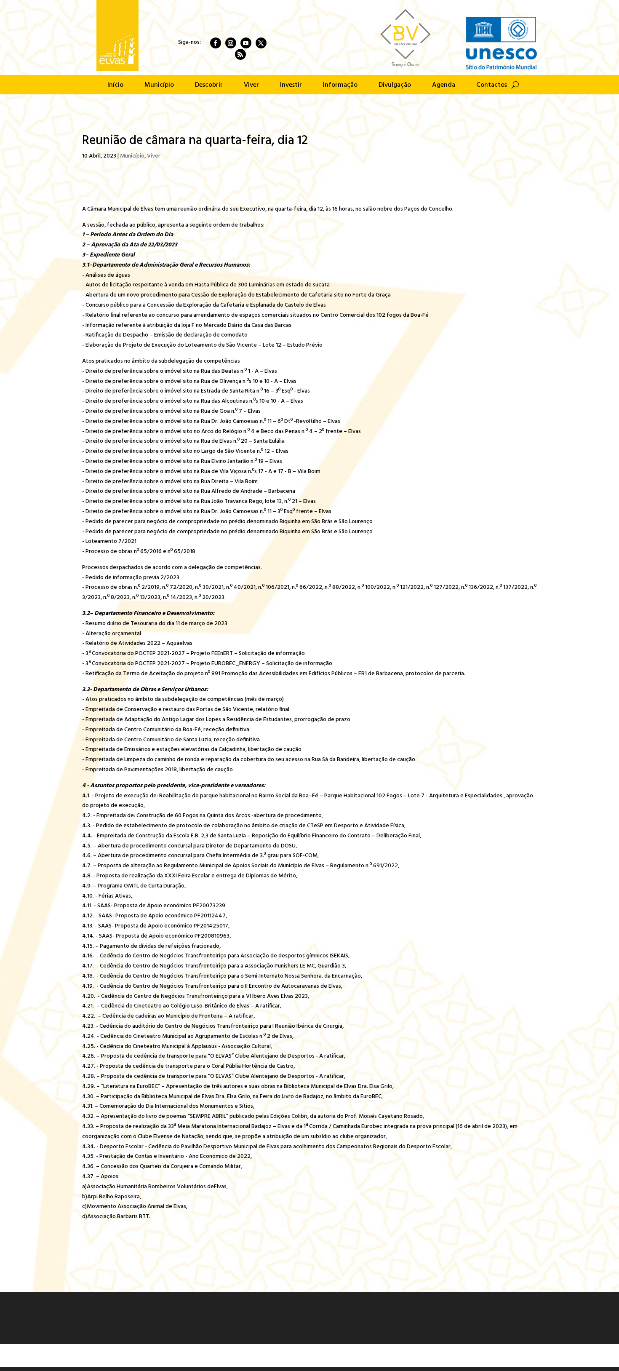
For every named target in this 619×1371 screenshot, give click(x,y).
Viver (251, 86)
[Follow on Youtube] (245, 42)
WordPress (212, 1355)
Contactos (491, 86)
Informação (340, 86)
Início (115, 86)
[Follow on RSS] (240, 54)
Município (159, 86)
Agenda (443, 86)
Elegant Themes (137, 1355)
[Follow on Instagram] (230, 42)
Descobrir (209, 86)
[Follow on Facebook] (215, 42)
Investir (291, 86)
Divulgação (395, 86)
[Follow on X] (261, 42)
